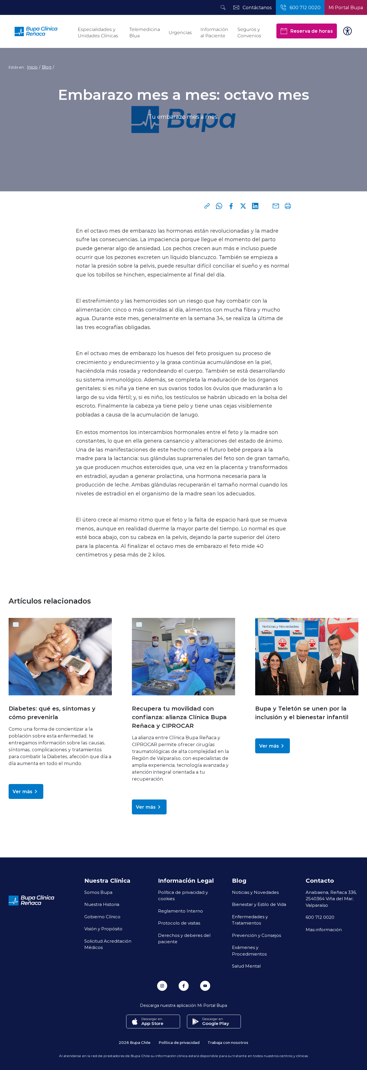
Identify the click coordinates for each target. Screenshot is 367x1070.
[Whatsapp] (219, 206)
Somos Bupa (98, 892)
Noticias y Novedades (280, 626)
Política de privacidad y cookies (183, 895)
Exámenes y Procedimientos (249, 950)
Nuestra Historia (101, 904)
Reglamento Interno (180, 911)
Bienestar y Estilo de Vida (259, 904)
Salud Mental (246, 966)
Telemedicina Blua (144, 32)
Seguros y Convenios (249, 32)
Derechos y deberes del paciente (184, 938)
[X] (243, 206)
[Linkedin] (255, 206)
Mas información (324, 929)
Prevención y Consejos (256, 935)
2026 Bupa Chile (135, 1042)
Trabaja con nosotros (228, 1042)
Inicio (32, 67)
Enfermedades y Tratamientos (250, 920)
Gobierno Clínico (102, 916)
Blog (46, 67)
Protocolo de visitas (179, 923)
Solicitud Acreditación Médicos (107, 944)
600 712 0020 (320, 917)
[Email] (276, 206)
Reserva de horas (311, 31)
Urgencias (180, 32)
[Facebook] (231, 206)
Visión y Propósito (103, 928)
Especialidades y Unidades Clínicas (98, 32)
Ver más (22, 791)
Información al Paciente (214, 32)
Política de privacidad (179, 1042)
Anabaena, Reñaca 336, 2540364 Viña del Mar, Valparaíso (331, 898)
